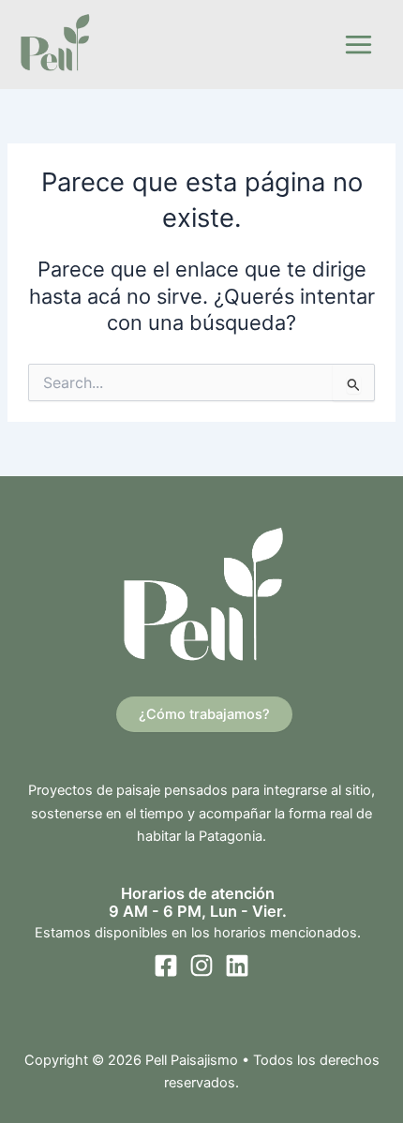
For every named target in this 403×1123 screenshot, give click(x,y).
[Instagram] (201, 965)
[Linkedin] (237, 965)
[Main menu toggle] (358, 44)
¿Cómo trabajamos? (204, 714)
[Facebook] (166, 965)
